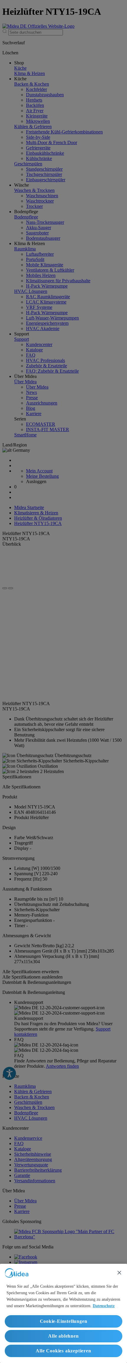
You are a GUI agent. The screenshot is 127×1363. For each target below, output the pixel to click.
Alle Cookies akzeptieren (63, 1350)
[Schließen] (119, 1273)
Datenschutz (104, 1306)
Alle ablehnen (63, 1335)
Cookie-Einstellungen (63, 1321)
